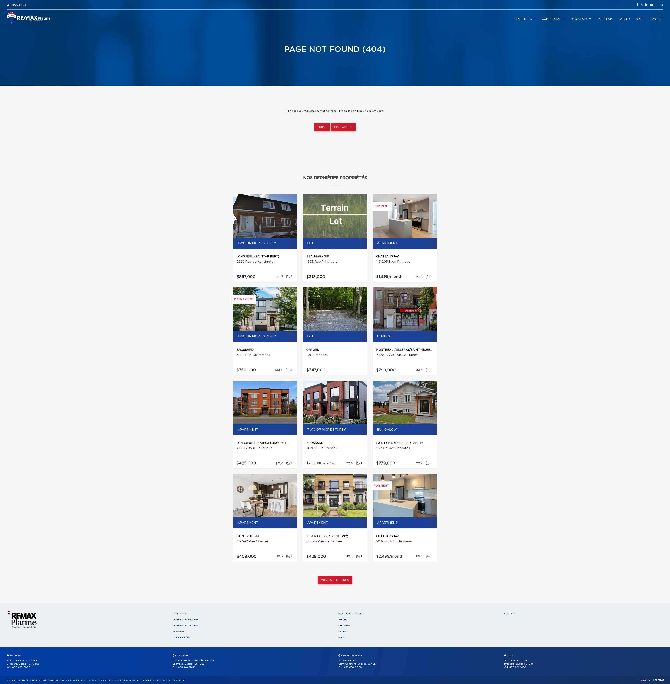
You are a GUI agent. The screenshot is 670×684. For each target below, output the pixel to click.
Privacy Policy (136, 680)
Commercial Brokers (185, 620)
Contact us (343, 127)
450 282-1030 (517, 667)
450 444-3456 (186, 667)
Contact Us (18, 5)
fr (661, 5)
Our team (604, 19)
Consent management (174, 680)
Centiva (658, 680)
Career (624, 19)
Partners (178, 631)
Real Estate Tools (350, 614)
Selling (342, 620)
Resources (579, 19)
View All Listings (335, 580)
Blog (639, 19)
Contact (656, 19)
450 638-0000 (353, 667)
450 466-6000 (21, 667)
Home (322, 127)
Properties (523, 19)
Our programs (181, 637)
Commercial (551, 19)
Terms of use (153, 680)
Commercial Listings (185, 626)
